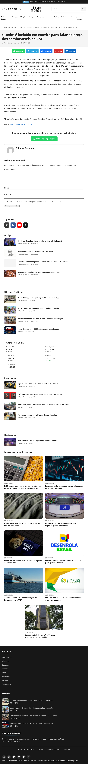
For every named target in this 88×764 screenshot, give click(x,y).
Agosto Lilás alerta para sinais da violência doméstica (39, 384)
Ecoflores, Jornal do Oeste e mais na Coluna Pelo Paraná (40, 241)
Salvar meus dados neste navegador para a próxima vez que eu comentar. (37, 201)
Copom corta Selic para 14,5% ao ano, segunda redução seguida (41, 636)
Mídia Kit (67, 750)
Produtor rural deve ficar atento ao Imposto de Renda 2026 (23, 561)
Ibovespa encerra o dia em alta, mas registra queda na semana (61, 524)
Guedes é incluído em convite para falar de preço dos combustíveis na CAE (33, 739)
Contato (40, 750)
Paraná (49, 17)
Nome (7, 188)
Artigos (32, 17)
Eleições (23, 17)
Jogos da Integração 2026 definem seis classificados (38, 329)
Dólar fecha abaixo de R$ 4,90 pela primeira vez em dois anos (23, 524)
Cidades (15, 17)
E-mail (7, 195)
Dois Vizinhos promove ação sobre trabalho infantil (37, 441)
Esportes (40, 17)
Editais (63, 17)
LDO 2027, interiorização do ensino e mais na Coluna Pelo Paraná (43, 262)
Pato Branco (4, 18)
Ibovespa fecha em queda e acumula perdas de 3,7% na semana (64, 487)
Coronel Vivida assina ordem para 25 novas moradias (38, 298)
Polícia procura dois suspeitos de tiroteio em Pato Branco (40, 394)
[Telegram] (24, 757)
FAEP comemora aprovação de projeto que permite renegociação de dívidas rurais (22, 487)
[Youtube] (15, 9)
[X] (19, 9)
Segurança (10, 378)
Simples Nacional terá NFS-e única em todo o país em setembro (63, 599)
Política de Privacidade (26, 750)
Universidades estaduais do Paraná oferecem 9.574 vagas (40, 319)
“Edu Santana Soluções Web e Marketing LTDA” (62, 761)
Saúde (56, 17)
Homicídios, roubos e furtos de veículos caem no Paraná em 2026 (43, 405)
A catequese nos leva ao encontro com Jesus (35, 251)
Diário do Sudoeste (10, 27)
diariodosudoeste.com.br (21, 124)
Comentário (9, 169)
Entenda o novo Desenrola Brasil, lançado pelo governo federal (63, 561)
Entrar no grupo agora (45, 139)
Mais (71, 17)
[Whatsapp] (3, 9)
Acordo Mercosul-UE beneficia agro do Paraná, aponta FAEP (20, 599)
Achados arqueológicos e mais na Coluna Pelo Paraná (39, 272)
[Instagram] (7, 9)
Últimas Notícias (79, 18)
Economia (22, 27)
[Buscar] (83, 9)
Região (5, 680)
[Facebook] (11, 9)
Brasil (4, 673)
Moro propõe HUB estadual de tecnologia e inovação (38, 308)
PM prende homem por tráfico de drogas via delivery (38, 415)
